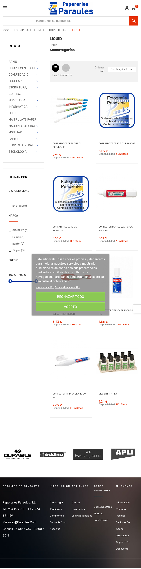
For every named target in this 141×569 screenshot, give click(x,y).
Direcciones (122, 535)
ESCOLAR (15, 81)
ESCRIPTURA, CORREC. (18, 91)
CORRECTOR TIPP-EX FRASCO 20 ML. (116, 312)
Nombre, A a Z (122, 69)
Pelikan (18, 237)
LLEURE (14, 113)
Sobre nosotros (103, 507)
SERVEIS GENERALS (22, 145)
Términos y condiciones (57, 512)
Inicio (14, 46)
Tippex (18, 250)
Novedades (78, 509)
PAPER (13, 139)
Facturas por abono (123, 525)
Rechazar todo (70, 297)
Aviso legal (56, 502)
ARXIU (13, 61)
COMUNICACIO (18, 74)
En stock (19, 205)
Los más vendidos (82, 515)
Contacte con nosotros (58, 525)
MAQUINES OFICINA (22, 126)
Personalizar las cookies (67, 287)
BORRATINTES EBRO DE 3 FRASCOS (66, 229)
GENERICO (20, 230)
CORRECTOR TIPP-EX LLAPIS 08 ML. (69, 395)
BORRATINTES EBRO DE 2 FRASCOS (117, 143)
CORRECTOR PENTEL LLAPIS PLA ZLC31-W (116, 229)
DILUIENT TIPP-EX (108, 393)
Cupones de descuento (123, 545)
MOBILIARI (16, 132)
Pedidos (120, 515)
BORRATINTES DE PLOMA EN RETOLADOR (67, 145)
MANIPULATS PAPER (22, 119)
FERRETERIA (17, 100)
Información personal (123, 505)
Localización (101, 520)
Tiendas (98, 513)
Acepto (70, 307)
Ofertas (76, 502)
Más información (45, 287)
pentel (18, 243)
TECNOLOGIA (18, 151)
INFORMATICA (18, 106)
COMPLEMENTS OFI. (22, 68)
